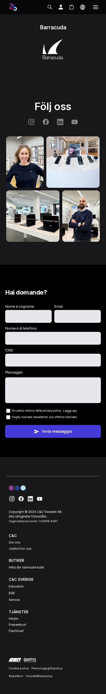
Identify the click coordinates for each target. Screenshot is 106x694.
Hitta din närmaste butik (26, 567)
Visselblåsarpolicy (39, 676)
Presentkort (17, 625)
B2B (12, 593)
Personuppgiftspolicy (47, 668)
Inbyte (13, 618)
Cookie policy (19, 668)
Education (16, 586)
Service (14, 600)
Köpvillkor (16, 676)
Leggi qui (70, 411)
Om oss (15, 542)
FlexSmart (16, 631)
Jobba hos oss (20, 548)
